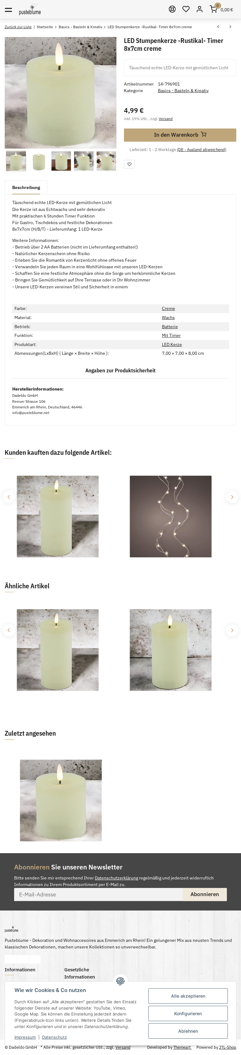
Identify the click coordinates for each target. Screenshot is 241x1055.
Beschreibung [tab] (26, 187)
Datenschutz (54, 1037)
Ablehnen (188, 1031)
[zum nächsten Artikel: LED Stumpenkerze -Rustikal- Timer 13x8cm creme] (230, 27)
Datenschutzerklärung (116, 878)
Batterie (170, 326)
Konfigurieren (188, 1013)
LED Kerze (172, 344)
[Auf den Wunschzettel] (129, 164)
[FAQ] (172, 9)
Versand (166, 118)
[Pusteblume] (30, 9)
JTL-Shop (227, 1047)
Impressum (25, 1037)
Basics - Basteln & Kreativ (183, 90)
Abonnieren (204, 894)
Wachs (168, 317)
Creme (168, 308)
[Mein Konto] (200, 9)
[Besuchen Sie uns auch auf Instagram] (35, 959)
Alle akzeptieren (188, 996)
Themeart (182, 1047)
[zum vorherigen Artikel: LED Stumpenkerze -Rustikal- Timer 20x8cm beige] (218, 27)
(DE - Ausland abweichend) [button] (201, 149)
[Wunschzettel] (186, 9)
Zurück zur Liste (18, 26)
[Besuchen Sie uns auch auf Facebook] (11, 959)
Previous (9, 497)
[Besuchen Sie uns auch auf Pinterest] (23, 959)
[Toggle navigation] (8, 9)
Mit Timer (171, 335)
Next (232, 497)
